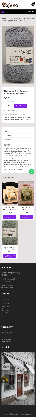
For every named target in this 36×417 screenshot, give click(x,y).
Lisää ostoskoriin (21, 106)
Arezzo (21, 117)
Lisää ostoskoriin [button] (8, 216)
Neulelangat (18, 18)
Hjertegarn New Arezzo (18, 114)
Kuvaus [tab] (7, 131)
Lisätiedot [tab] (8, 135)
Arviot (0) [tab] (8, 139)
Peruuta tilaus (6, 342)
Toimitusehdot (6, 335)
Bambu (27, 117)
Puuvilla (28, 119)
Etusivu (3, 18)
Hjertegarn (8, 119)
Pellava (22, 119)
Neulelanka (16, 119)
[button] (31, 29)
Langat (10, 18)
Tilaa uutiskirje (6, 339)
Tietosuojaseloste (7, 333)
